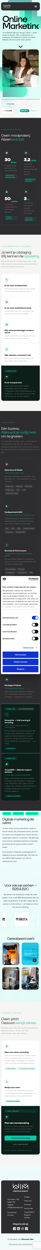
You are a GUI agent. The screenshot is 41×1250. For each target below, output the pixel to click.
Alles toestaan (20, 655)
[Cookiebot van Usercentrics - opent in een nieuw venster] (28, 579)
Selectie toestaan (20, 662)
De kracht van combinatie (20, 1244)
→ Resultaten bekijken (13, 1101)
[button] (36, 6)
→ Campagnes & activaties (26, 1068)
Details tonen (28, 648)
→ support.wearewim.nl (13, 796)
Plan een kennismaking (20, 1138)
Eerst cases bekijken (20, 1144)
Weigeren (20, 669)
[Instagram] (22, 1228)
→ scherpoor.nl (10, 748)
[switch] (35, 625)
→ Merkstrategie (10, 1068)
